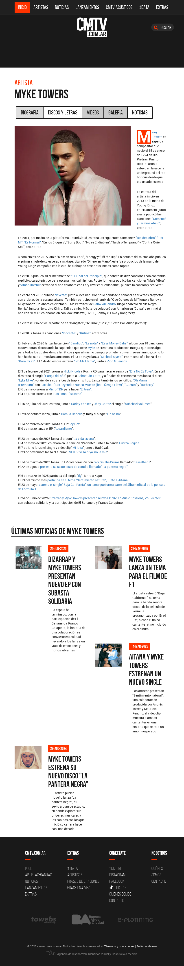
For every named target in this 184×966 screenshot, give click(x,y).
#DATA (144, 7)
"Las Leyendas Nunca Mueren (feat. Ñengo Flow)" (88, 385)
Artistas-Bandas (38, 874)
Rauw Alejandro (104, 304)
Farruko (46, 385)
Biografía (30, 112)
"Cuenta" (130, 385)
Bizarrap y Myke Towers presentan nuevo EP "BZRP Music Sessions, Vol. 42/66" (105, 498)
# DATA (72, 868)
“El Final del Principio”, (87, 276)
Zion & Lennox (117, 361)
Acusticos (75, 874)
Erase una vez (78, 887)
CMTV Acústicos (119, 7)
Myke (91, 348)
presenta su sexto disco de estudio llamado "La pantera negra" (84, 466)
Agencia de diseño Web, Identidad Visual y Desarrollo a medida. (97, 954)
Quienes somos (120, 894)
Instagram (117, 874)
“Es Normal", (33, 242)
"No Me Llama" (84, 361)
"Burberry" (146, 385)
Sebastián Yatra (89, 376)
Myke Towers (157, 134)
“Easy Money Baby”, (114, 343)
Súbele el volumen (138, 404)
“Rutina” (85, 333)
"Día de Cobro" (146, 238)
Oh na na (113, 414)
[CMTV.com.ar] (92, 27)
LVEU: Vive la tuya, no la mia (87, 452)
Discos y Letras (62, 112)
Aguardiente (63, 428)
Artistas (40, 7)
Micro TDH (55, 389)
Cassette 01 (142, 462)
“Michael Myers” (111, 357)
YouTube (115, 868)
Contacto (116, 900)
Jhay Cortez (102, 404)
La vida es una (84, 438)
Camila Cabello (72, 414)
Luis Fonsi (60, 394)
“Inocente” (69, 333)
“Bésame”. (76, 394)
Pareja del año (55, 376)
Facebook (116, 881)
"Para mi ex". (27, 361)
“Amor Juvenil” (30, 285)
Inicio (22, 7)
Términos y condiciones (119, 946)
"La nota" (91, 343)
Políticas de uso (146, 946)
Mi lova (77, 447)
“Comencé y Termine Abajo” (151, 221)
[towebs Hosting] (44, 919)
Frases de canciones (83, 881)
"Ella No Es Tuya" (141, 371)
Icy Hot (74, 424)
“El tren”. (86, 389)
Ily (79, 475)
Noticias (62, 7)
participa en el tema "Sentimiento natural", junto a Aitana (87, 480)
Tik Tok (121, 887)
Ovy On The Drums (106, 462)
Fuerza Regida (129, 443)
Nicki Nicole (72, 371)
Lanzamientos (87, 7)
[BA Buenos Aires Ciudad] (87, 919)
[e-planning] (135, 919)
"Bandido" (76, 343)
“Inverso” (61, 295)
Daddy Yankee (81, 404)
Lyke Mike (26, 380)
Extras (162, 7)
